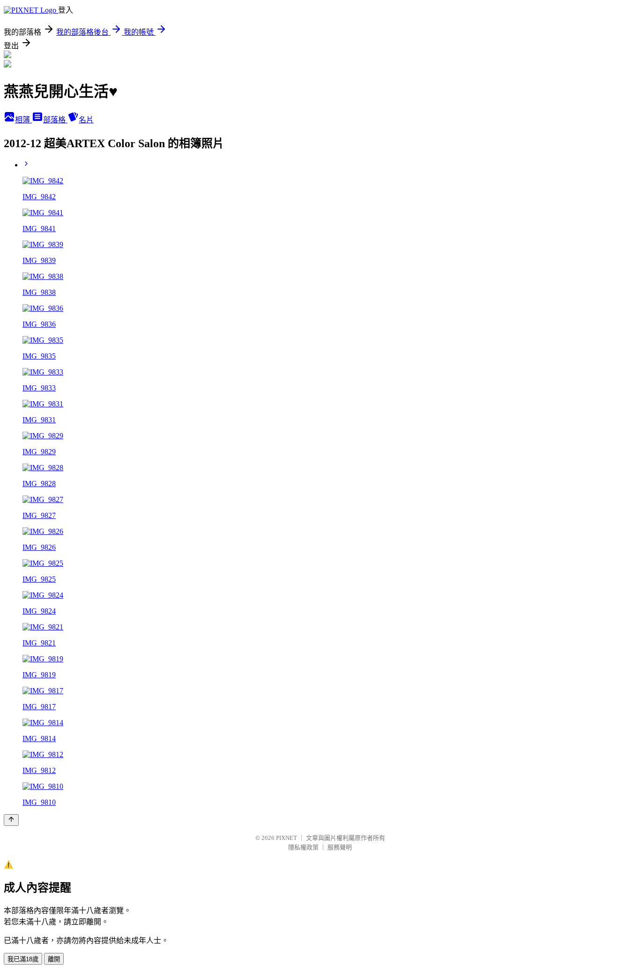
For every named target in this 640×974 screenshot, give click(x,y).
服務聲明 (339, 847)
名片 (86, 120)
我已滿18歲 (22, 959)
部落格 (55, 120)
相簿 (23, 120)
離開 (54, 959)
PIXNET (286, 837)
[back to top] (11, 820)
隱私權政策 (303, 847)
